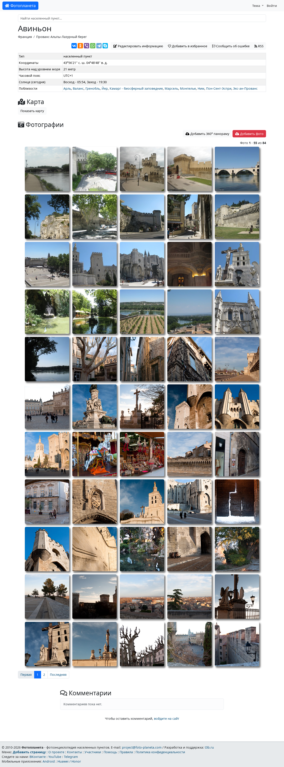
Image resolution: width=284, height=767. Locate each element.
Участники (93, 752)
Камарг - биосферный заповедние (136, 88)
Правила (126, 752)
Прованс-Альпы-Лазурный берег (61, 37)
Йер (105, 88)
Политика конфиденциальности (160, 752)
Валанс (78, 88)
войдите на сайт (166, 718)
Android (49, 761)
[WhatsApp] (92, 45)
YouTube (54, 757)
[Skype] (105, 45)
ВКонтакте (38, 757)
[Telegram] (99, 45)
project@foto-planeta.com (142, 747)
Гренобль (92, 88)
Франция (25, 37)
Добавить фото (251, 134)
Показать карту (32, 111)
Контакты (74, 752)
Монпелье (188, 88)
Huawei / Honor (69, 761)
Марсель (171, 88)
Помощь (110, 752)
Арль (67, 88)
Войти (272, 6)
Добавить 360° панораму (209, 134)
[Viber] (86, 45)
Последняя (58, 674)
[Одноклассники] (80, 45)
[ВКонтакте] (74, 45)
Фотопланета (22, 5)
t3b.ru (209, 747)
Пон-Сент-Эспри (218, 88)
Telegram (71, 757)
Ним (201, 88)
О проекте (56, 752)
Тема (256, 6)
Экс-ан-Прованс (245, 88)
